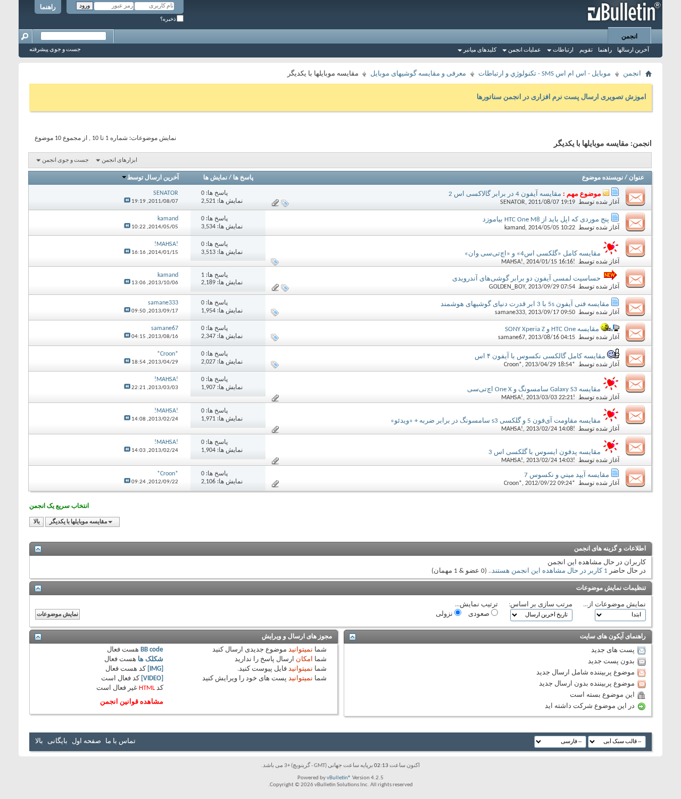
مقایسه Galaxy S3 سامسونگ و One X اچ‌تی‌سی (534, 389)
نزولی (445, 614)
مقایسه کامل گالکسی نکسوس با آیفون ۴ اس (540, 356)
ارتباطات (563, 50)
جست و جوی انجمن (65, 160)
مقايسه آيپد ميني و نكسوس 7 (566, 475)
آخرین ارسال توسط (153, 178)
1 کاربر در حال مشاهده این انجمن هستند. (549, 570)
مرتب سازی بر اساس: (540, 604)
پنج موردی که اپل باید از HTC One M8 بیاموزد (546, 219)
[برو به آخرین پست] (127, 201)
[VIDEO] (152, 678)
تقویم (586, 50)
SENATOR (512, 202)
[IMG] (155, 668)
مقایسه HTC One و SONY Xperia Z (552, 329)
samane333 (510, 312)
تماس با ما (120, 741)
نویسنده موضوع (602, 178)
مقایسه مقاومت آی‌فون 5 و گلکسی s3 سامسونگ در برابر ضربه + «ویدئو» (496, 420)
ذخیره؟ (168, 19)
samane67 (511, 337)
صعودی (479, 614)
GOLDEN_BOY (507, 287)
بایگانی (57, 741)
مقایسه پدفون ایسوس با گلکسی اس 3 (544, 452)
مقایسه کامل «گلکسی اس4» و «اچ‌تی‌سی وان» (532, 253)
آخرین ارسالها (633, 50)
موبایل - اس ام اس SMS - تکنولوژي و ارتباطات (544, 73)
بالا (37, 522)
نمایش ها (215, 178)
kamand (514, 228)
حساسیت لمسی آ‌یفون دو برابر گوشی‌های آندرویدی (526, 278)
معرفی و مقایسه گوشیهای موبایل (418, 73)
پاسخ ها (243, 178)
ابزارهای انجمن (119, 160)
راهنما (48, 7)
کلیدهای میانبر (479, 50)
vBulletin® (339, 778)
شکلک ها (150, 659)
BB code (151, 649)
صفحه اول (86, 741)
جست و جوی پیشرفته (55, 50)
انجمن (629, 37)
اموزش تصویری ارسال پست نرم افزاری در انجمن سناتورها (561, 97)
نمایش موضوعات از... (614, 604)
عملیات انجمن (524, 50)
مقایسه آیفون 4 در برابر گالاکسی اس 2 (505, 194)
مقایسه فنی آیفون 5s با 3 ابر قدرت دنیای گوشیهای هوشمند (525, 304)
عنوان (636, 178)
